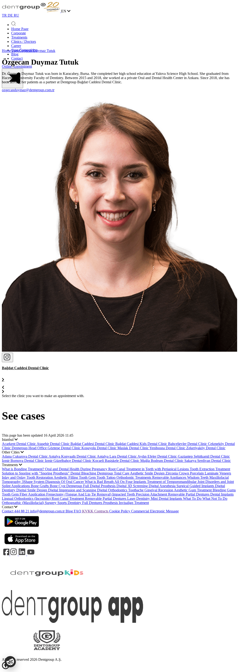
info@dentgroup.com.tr (47, 511)
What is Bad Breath (99, 482)
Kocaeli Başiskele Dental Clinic (116, 461)
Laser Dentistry (139, 498)
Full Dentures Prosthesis (100, 503)
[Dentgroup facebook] (6, 554)
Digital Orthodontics (112, 490)
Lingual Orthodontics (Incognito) (27, 498)
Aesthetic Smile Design (147, 473)
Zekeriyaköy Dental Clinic (205, 448)
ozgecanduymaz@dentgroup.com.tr (28, 90)
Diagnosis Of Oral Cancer (65, 482)
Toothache (136, 490)
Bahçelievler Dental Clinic (188, 444)
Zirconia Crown (177, 473)
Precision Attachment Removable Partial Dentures (173, 494)
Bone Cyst (58, 486)
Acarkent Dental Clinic (19, 444)
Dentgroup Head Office (30, 448)
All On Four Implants (130, 482)
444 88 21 (22, 511)
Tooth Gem (88, 477)
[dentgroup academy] (47, 655)
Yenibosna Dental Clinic (167, 448)
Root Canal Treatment (68, 498)
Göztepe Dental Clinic (64, 448)
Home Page (19, 29)
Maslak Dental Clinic (133, 448)
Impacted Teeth (124, 494)
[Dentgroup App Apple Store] (22, 546)
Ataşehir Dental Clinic (53, 444)
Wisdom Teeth (198, 477)
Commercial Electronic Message (155, 511)
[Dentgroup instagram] (14, 554)
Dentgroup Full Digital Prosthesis (91, 486)
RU (16, 15)
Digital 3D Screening (132, 486)
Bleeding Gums (224, 490)
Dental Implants (222, 494)
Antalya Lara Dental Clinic (117, 456)
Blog (14, 54)
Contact (8, 511)
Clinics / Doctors (23, 42)
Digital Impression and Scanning (72, 490)
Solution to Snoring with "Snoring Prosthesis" (36, 473)
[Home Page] (31, 11)
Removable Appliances (169, 477)
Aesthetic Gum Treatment (193, 490)
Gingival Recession (159, 490)
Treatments (19, 37)
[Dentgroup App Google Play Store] (22, 528)
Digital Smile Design (32, 490)
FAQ (78, 511)
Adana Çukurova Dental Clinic (25, 456)
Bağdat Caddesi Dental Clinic (92, 444)
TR (5, 15)
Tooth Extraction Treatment (210, 469)
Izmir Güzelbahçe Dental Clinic (68, 461)
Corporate (18, 33)
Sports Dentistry (69, 503)
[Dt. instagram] (7, 357)
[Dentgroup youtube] (31, 554)
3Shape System (33, 482)
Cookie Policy (120, 511)
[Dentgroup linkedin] (23, 554)
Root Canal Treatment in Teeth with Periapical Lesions (149, 469)
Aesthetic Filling (66, 477)
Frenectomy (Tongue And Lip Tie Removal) (79, 494)
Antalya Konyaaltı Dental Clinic (73, 456)
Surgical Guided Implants (195, 486)
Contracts (101, 511)
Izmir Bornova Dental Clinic (23, 461)
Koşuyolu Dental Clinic (99, 448)
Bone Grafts (40, 486)
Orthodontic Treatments (134, 477)
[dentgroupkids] (47, 588)
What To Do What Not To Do (205, 498)
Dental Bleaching (83, 473)
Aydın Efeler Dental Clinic (157, 456)
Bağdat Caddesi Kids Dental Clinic (141, 444)
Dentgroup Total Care (113, 473)
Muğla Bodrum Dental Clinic (162, 461)
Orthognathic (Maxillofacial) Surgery (29, 503)
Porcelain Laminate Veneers (210, 473)
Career (16, 46)
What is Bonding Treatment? (23, 469)
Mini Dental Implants (167, 498)
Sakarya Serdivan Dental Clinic (207, 461)
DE (11, 15)
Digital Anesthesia (162, 486)
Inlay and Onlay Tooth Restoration (28, 477)
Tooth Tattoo (106, 477)
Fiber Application (33, 494)
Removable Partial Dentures (106, 498)
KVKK (88, 511)
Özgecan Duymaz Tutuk (37, 51)
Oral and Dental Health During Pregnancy (76, 469)
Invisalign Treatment (134, 503)
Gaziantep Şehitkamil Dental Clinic (204, 456)
